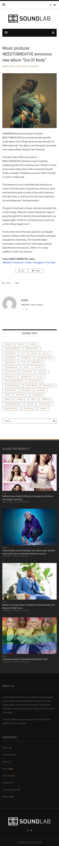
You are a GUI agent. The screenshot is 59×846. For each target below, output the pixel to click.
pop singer (37, 395)
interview (10, 376)
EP (23, 362)
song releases (11, 408)
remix (8, 399)
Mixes (5, 762)
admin (8, 283)
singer (46, 399)
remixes (21, 399)
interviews (26, 376)
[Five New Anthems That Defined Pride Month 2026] (29, 636)
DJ (23, 353)
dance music (31, 349)
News (4, 493)
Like (22, 271)
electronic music (44, 358)
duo (34, 353)
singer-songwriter (13, 404)
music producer (12, 385)
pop (7, 395)
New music (10, 390)
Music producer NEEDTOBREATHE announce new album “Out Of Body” (27, 54)
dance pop (10, 353)
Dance (33, 344)
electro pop (10, 362)
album (8, 344)
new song (26, 390)
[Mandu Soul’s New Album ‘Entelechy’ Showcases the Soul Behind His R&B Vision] (29, 581)
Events (5, 748)
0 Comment (33, 66)
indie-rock (27, 372)
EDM (45, 353)
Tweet (37, 271)
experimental (11, 367)
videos (43, 408)
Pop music (21, 395)
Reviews (6, 782)
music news (35, 381)
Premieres (6, 775)
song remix (29, 408)
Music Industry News (14, 381)
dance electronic (12, 349)
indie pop (41, 372)
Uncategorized (9, 789)
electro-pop (10, 358)
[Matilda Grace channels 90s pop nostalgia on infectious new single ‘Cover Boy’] (29, 473)
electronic (26, 358)
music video (31, 385)
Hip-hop (39, 367)
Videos (5, 796)
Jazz (40, 376)
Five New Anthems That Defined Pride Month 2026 (24, 659)
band (21, 344)
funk (26, 367)
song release (45, 404)
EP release (36, 362)
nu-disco (40, 390)
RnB (33, 399)
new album (48, 385)
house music (11, 372)
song (30, 404)
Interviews (6, 755)
